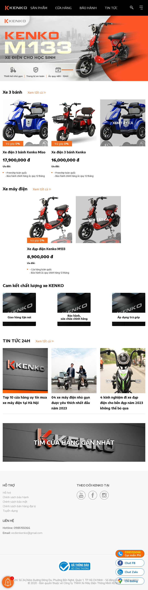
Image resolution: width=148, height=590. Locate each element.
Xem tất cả (35, 92)
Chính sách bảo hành (16, 497)
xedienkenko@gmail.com (26, 532)
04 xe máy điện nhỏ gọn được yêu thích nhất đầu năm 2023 (70, 402)
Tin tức (111, 8)
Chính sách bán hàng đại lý (19, 506)
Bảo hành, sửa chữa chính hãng (74, 317)
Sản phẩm (39, 8)
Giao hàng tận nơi (19, 317)
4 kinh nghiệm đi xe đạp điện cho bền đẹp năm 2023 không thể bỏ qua (121, 402)
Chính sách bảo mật (15, 501)
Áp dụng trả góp (128, 317)
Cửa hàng (63, 8)
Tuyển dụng (10, 510)
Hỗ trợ (7, 492)
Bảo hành (88, 8)
